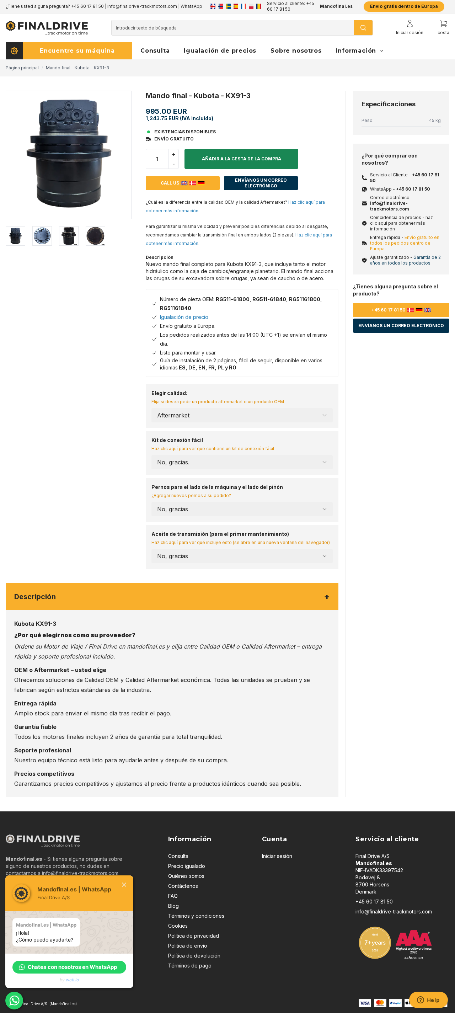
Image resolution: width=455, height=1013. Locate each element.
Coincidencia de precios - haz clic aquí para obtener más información (401, 223)
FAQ (173, 896)
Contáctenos (183, 886)
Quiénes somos (186, 876)
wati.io (72, 979)
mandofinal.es (146, 646)
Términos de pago (190, 966)
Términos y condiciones (196, 916)
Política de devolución (194, 956)
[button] (69, 967)
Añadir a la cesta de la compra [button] (241, 158)
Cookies (178, 926)
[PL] (251, 6)
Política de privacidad (193, 936)
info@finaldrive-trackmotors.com (389, 206)
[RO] (258, 6)
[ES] (236, 6)
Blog (173, 906)
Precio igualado (186, 866)
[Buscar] (363, 27)
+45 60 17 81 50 (413, 189)
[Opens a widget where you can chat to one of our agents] (428, 1000)
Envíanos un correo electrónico (261, 182)
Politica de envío (187, 946)
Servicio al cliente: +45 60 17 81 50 (290, 6)
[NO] (220, 6)
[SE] (228, 6)
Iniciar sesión (277, 856)
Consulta (178, 856)
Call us (170, 183)
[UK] (212, 6)
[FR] (243, 6)
